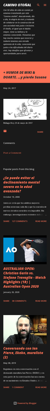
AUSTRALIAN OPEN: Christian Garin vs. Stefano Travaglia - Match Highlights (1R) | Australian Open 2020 (24, 277)
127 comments (19, 221)
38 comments (19, 301)
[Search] (38, 5)
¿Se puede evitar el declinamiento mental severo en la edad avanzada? (21, 184)
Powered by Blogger (27, 403)
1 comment (18, 387)
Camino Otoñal (17, 5)
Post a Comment (12, 152)
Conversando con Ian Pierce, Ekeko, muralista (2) (23, 352)
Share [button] (40, 132)
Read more (41, 221)
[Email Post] (5, 132)
